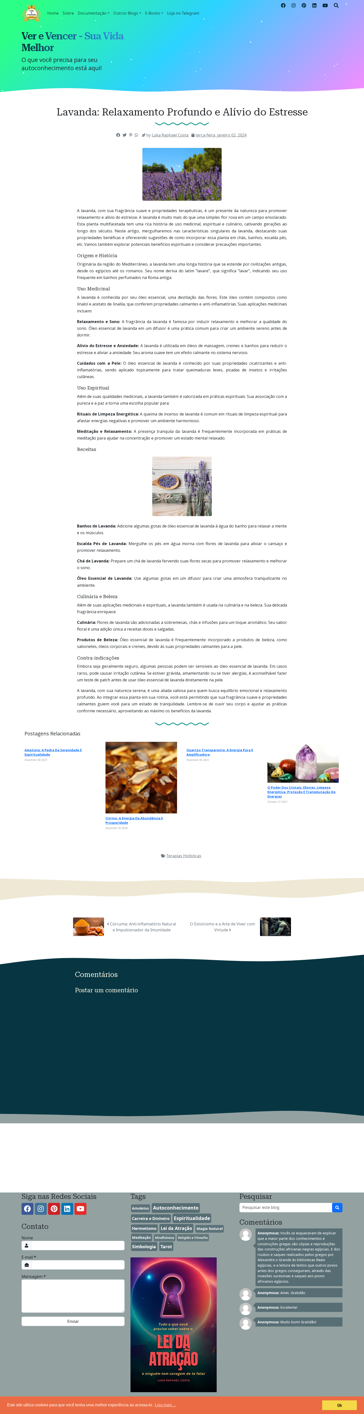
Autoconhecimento (176, 1207)
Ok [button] (339, 1405)
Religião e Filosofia (193, 1237)
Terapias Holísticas (183, 856)
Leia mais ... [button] (165, 1405)
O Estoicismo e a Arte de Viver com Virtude (222, 927)
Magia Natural (210, 1228)
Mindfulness (164, 1237)
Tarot (166, 1246)
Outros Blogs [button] (125, 13)
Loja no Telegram (183, 13)
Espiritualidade (192, 1218)
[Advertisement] (148, 1158)
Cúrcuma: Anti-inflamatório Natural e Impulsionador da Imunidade (142, 927)
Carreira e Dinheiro (151, 1218)
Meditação (141, 1237)
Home (53, 13)
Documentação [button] (92, 13)
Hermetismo (144, 1228)
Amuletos (140, 1208)
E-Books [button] (152, 13)
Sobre (68, 13)
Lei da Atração (176, 1228)
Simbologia (144, 1246)
